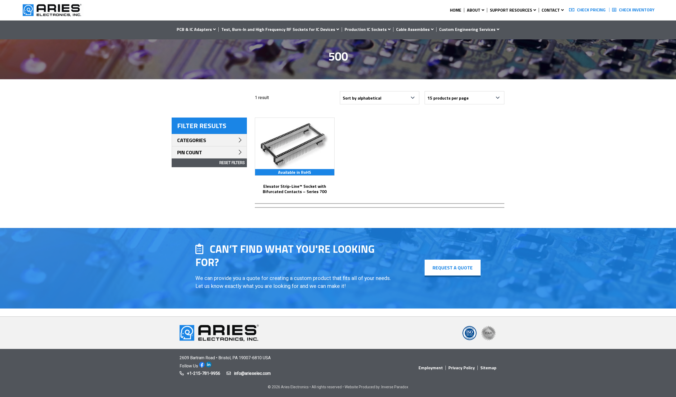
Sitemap (488, 368)
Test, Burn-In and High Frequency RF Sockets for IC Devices (278, 29)
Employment (431, 368)
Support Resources (511, 10)
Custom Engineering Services (467, 29)
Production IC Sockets (366, 29)
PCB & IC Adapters (194, 29)
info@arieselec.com (252, 373)
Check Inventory (637, 10)
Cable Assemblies (413, 29)
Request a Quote (453, 267)
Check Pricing (591, 10)
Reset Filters (232, 163)
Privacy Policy (461, 368)
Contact (551, 10)
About (473, 10)
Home (455, 10)
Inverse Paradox (394, 387)
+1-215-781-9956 (203, 373)
